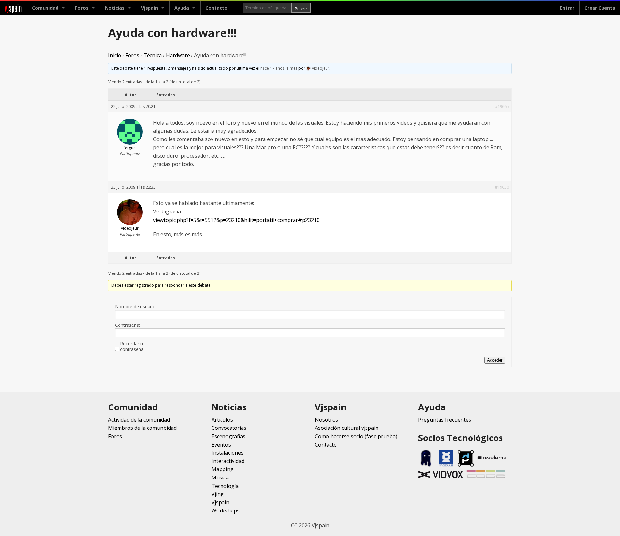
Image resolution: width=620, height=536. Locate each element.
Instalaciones (227, 452)
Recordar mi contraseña (133, 346)
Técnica (152, 55)
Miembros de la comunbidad (142, 427)
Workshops (226, 510)
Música (220, 477)
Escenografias (228, 436)
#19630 (502, 187)
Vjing (218, 494)
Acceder (494, 360)
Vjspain (220, 502)
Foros (81, 8)
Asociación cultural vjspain (346, 427)
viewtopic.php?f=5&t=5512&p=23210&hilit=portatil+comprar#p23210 (236, 219)
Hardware (178, 55)
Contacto (216, 8)
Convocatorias (229, 427)
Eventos (221, 444)
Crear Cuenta (599, 8)
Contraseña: (127, 325)
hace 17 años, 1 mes (278, 68)
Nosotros (326, 419)
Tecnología (225, 486)
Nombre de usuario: (136, 307)
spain (13, 8)
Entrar (567, 8)
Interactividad (228, 461)
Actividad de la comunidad (139, 419)
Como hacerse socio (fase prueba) (356, 436)
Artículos (222, 419)
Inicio (114, 55)
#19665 (502, 106)
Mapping (222, 469)
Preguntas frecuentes (444, 419)
